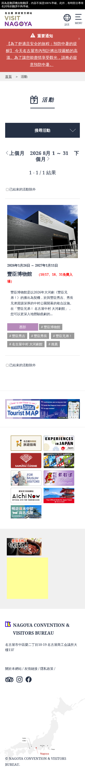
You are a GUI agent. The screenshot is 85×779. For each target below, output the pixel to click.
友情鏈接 (31, 668)
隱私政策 (46, 668)
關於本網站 (13, 668)
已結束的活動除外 (22, 189)
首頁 (8, 76)
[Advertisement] (27, 578)
